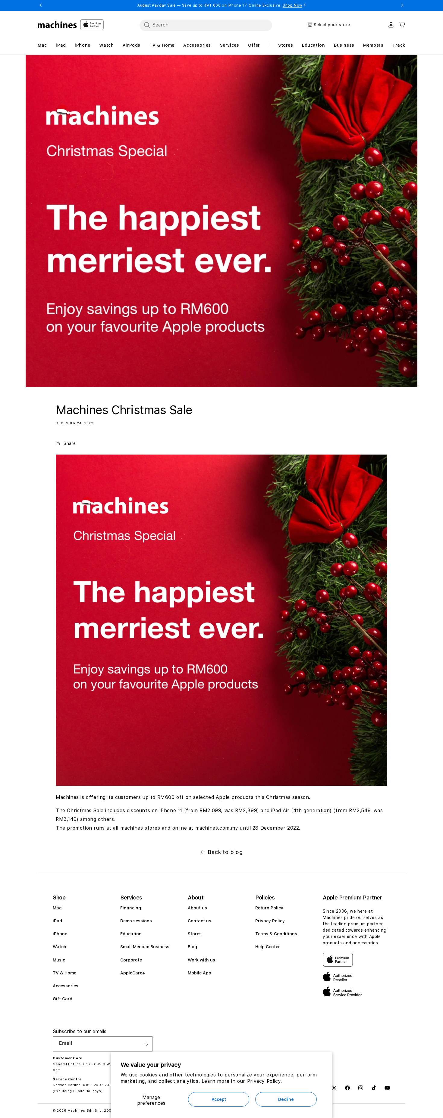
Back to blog (225, 852)
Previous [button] (41, 5)
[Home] (57, 24)
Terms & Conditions (276, 933)
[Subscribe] (145, 1043)
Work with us (201, 960)
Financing (130, 907)
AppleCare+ (132, 972)
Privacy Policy (270, 920)
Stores (195, 933)
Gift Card (62, 998)
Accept (219, 1099)
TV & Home (64, 972)
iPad (57, 920)
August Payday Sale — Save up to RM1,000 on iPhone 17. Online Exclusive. (219, 5)
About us (197, 907)
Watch (59, 946)
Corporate (131, 960)
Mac (57, 907)
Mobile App (199, 972)
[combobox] (206, 25)
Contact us (199, 920)
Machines (76, 1111)
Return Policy (269, 907)
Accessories (65, 985)
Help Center (267, 946)
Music (59, 960)
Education (131, 933)
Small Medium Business (144, 946)
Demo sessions (136, 920)
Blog (192, 946)
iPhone (60, 933)
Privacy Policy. (264, 1081)
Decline (286, 1099)
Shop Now (292, 5)
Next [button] (402, 5)
